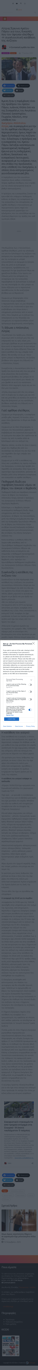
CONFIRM (11, 719)
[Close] (34, 644)
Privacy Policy (30, 726)
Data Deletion (7, 726)
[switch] (30, 685)
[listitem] (19, 680)
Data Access (19, 726)
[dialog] (19, 685)
